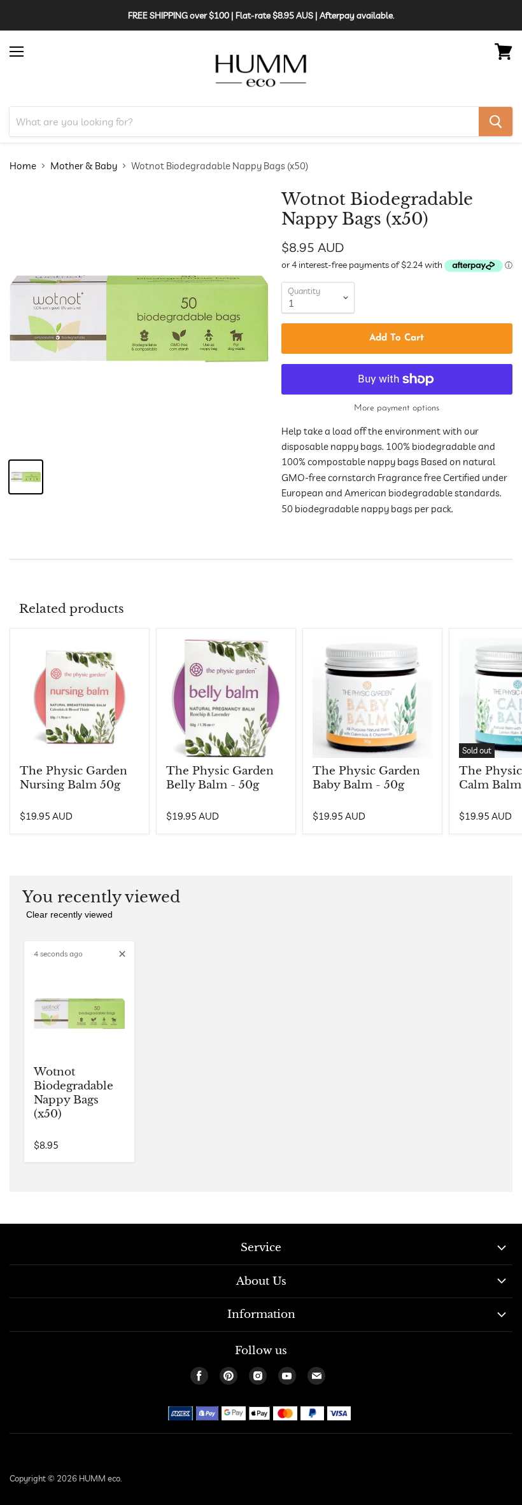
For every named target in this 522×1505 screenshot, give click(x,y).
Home (23, 165)
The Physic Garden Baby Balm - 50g (366, 778)
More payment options (396, 408)
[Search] (495, 121)
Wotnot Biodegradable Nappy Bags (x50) (73, 1093)
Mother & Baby (83, 165)
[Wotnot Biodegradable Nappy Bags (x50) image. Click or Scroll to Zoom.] (139, 319)
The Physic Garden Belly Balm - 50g (220, 778)
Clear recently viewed (69, 914)
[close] (122, 954)
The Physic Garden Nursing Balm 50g (73, 778)
